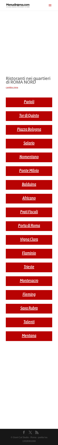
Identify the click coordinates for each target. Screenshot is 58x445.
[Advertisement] (29, 41)
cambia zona (12, 87)
